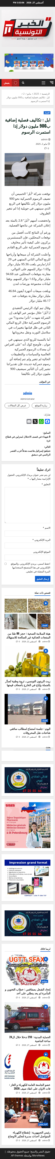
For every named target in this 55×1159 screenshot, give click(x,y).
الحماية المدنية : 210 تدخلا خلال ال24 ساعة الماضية (29, 1039)
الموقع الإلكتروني (41, 551)
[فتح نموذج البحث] (23, 83)
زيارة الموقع (41, 405)
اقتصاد (47, 112)
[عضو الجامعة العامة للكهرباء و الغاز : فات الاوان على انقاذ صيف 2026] (27, 1065)
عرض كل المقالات (17, 405)
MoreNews (38, 1155)
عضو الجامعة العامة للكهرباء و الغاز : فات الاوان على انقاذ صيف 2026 (29, 1086)
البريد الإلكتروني (41, 540)
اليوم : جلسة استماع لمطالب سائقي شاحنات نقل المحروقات (30, 730)
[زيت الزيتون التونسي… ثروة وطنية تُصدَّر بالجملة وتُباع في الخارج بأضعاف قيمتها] (27, 661)
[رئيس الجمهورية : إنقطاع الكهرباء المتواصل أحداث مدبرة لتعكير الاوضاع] (27, 1113)
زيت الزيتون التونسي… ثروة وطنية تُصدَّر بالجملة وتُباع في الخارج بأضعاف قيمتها (27, 683)
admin (44, 139)
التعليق (46, 484)
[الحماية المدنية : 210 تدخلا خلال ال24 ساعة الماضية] (27, 1017)
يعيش (6, 82)
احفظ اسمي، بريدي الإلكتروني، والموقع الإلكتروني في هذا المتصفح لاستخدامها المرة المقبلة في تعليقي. (30, 567)
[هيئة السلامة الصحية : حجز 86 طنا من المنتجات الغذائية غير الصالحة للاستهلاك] (27, 614)
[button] (51, 82)
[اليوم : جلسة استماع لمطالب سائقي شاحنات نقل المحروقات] (27, 709)
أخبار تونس (43, 1029)
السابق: (28, 436)
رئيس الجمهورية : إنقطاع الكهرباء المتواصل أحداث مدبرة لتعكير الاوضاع (29, 1134)
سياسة (44, 981)
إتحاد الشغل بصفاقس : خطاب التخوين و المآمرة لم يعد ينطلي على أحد (27, 991)
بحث (48, 747)
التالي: (30, 450)
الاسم (46, 527)
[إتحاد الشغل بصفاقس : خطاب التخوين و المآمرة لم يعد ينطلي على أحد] (27, 970)
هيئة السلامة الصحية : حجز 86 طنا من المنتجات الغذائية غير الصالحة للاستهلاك (28, 635)
